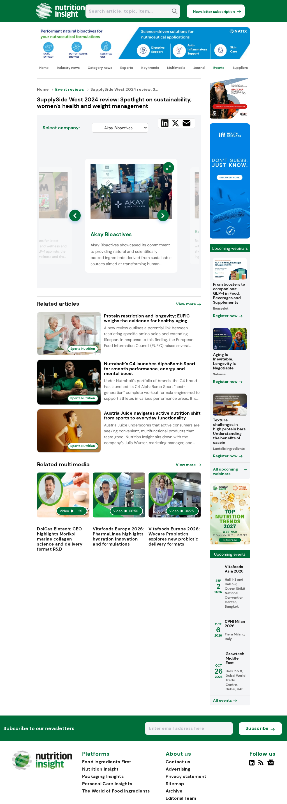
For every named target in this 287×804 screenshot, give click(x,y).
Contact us (178, 761)
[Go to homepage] (42, 768)
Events (218, 68)
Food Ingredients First (106, 761)
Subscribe (257, 728)
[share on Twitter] (175, 123)
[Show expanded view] (65, 175)
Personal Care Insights (107, 783)
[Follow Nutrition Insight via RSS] (261, 765)
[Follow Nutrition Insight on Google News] (271, 765)
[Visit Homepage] (60, 20)
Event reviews (69, 89)
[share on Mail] (186, 123)
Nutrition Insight (100, 769)
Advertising (178, 769)
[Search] (175, 12)
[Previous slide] (75, 215)
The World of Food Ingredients (116, 791)
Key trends (150, 68)
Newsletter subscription (214, 12)
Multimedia (176, 68)
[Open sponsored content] (143, 57)
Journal (199, 68)
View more (186, 304)
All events (222, 700)
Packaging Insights (103, 776)
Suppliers (240, 68)
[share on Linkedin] (165, 123)
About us (178, 754)
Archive (174, 791)
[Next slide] (163, 215)
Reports (126, 68)
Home (43, 68)
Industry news (68, 68)
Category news (100, 68)
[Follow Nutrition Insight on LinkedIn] (252, 765)
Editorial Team (181, 798)
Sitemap (175, 783)
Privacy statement (186, 776)
